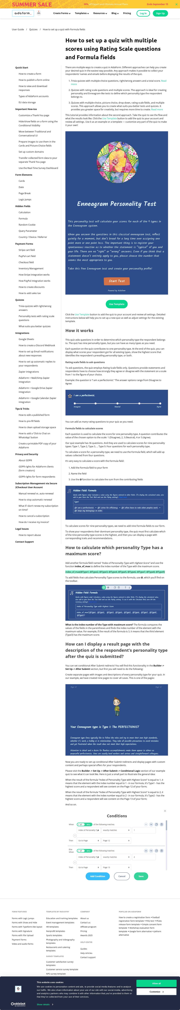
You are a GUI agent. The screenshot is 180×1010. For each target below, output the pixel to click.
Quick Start (21, 67)
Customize (155, 992)
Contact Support (24, 541)
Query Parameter (28, 230)
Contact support (88, 957)
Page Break (25, 193)
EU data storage (27, 102)
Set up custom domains (31, 151)
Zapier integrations (29, 371)
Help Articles (86, 953)
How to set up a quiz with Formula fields (64, 29)
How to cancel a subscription (34, 515)
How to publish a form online (34, 80)
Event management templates (60, 922)
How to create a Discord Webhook (37, 345)
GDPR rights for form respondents (37, 476)
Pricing (127, 13)
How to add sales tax (30, 293)
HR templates (52, 926)
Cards (22, 181)
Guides (83, 948)
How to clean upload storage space (37, 427)
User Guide (18, 29)
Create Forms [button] (60, 13)
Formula (23, 218)
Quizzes (33, 29)
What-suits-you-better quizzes (35, 326)
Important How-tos (26, 109)
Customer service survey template (62, 969)
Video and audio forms (22, 944)
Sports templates (54, 935)
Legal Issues (22, 528)
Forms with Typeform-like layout (27, 926)
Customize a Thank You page (34, 115)
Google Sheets (26, 339)
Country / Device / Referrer (33, 237)
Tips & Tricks (22, 408)
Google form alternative (141, 931)
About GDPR (25, 460)
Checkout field (26, 262)
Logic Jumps (25, 199)
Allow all (156, 983)
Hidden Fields (22, 206)
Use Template (109, 118)
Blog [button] (114, 13)
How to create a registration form (134, 917)
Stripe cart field (27, 250)
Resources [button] (99, 13)
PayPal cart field (27, 256)
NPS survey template (56, 973)
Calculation (25, 212)
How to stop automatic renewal (35, 499)
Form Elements (23, 174)
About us (84, 918)
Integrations (22, 333)
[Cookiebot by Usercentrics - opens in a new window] (18, 1004)
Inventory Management (31, 268)
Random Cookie (27, 224)
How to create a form (30, 73)
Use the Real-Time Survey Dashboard (38, 168)
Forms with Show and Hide (24, 922)
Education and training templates (62, 918)
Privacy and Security (26, 454)
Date (21, 187)
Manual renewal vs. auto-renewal (36, 493)
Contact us (85, 922)
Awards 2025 (86, 935)
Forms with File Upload (22, 935)
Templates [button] (81, 13)
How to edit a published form (34, 414)
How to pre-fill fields (29, 421)
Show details (43, 1004)
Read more (157, 109)
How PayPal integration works (34, 280)
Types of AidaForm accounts (34, 96)
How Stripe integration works (34, 274)
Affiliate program (88, 926)
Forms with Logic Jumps (23, 918)
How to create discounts (32, 287)
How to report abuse (30, 535)
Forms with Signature (22, 931)
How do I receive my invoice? (34, 522)
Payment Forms (24, 243)
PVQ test (150, 921)
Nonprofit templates (55, 931)
